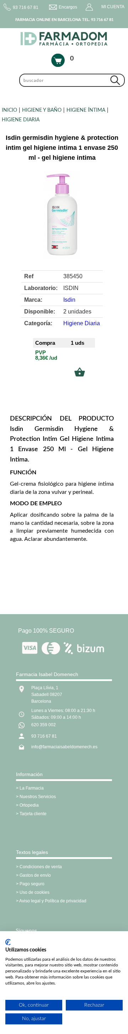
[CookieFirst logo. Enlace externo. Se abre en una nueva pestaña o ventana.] (8, 942)
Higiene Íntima (85, 110)
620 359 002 (43, 724)
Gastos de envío (35, 875)
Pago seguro (32, 883)
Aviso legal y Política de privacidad (52, 900)
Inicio (9, 110)
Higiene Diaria (20, 119)
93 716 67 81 (44, 736)
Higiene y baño (42, 110)
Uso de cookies (34, 892)
